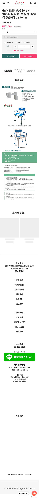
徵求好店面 (19, 326)
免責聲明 (19, 299)
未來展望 (19, 317)
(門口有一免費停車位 (19, 379)
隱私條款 (19, 294)
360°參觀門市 (19, 322)
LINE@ (20, 474)
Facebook (12, 474)
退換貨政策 (19, 289)
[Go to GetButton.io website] (34, 497)
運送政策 (19, 303)
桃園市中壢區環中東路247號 (19, 377)
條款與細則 (19, 284)
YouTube (27, 474)
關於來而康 (19, 271)
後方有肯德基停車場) (19, 381)
